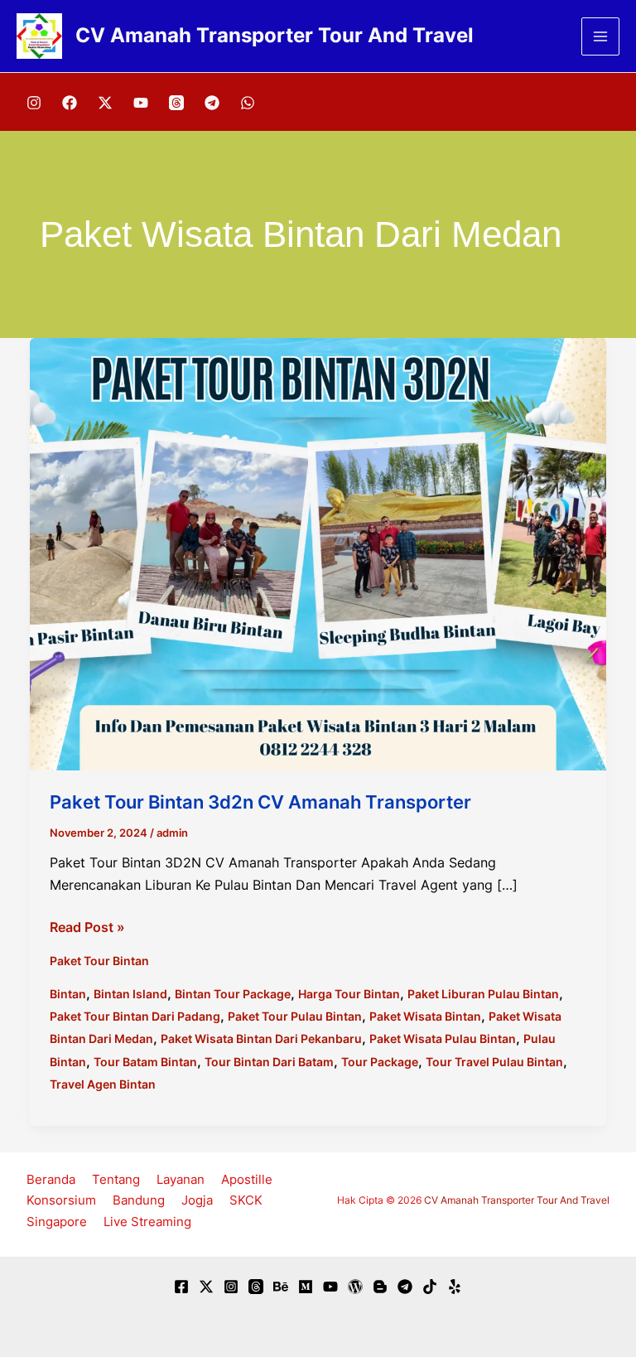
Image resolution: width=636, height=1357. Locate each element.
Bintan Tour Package (233, 994)
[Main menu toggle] (600, 36)
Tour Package (379, 1062)
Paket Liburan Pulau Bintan (483, 994)
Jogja (197, 1200)
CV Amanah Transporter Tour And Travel (274, 35)
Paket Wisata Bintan (425, 1016)
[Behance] (280, 1286)
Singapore (56, 1221)
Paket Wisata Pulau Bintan (442, 1038)
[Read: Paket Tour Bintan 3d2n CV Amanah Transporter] (318, 552)
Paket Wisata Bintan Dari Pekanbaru (261, 1038)
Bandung (139, 1200)
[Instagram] (33, 102)
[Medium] (305, 1286)
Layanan (181, 1179)
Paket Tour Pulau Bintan (295, 1016)
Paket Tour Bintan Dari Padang (135, 1016)
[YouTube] (140, 102)
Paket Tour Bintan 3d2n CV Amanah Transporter (260, 802)
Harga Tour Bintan (349, 994)
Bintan (68, 994)
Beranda (50, 1179)
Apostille (246, 1179)
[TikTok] (429, 1286)
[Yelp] (454, 1286)
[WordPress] (355, 1286)
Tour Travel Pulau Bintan (494, 1062)
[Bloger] (380, 1286)
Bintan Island (130, 994)
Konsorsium (61, 1200)
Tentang (116, 1179)
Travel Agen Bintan (103, 1084)
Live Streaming (147, 1221)
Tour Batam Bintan (145, 1062)
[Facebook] (69, 102)
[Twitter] (206, 1286)
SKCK (246, 1200)
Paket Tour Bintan (99, 961)
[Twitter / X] (105, 102)
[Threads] (176, 102)
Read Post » (87, 928)
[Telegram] (212, 102)
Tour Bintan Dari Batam (269, 1062)
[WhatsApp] (247, 102)
